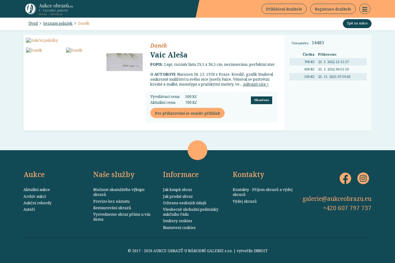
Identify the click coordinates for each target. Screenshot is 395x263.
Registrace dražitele (333, 9)
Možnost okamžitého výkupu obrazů (118, 192)
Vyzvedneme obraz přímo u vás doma (122, 216)
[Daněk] (44, 50)
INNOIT (261, 250)
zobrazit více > (256, 84)
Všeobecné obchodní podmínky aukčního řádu (190, 211)
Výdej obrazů (245, 201)
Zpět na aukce (357, 23)
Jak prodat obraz (178, 196)
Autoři (29, 209)
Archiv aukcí (34, 196)
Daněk (83, 23)
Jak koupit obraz (177, 189)
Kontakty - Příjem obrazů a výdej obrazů (263, 192)
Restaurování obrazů (112, 207)
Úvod (33, 23)
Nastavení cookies (179, 227)
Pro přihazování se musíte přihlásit (187, 113)
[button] (364, 9)
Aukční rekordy (37, 203)
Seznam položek (58, 23)
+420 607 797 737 (347, 208)
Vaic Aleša (169, 54)
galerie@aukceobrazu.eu (337, 198)
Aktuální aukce (36, 189)
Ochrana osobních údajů (184, 203)
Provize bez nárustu (111, 201)
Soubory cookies (177, 220)
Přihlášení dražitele (284, 9)
